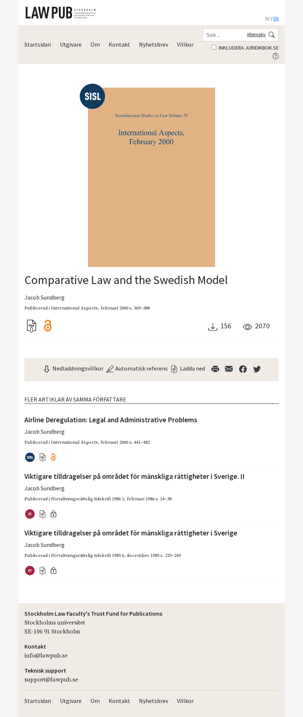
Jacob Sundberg (44, 297)
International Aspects (74, 308)
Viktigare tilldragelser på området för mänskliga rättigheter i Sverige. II (134, 476)
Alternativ (256, 34)
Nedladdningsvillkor (77, 368)
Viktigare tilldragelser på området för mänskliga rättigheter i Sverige (130, 532)
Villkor (185, 44)
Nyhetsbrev (153, 44)
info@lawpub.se (46, 655)
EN (276, 18)
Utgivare (71, 44)
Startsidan (37, 44)
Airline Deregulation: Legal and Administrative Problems (110, 419)
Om (95, 44)
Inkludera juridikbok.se (248, 47)
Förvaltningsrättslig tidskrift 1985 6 (87, 555)
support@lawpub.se (51, 679)
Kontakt (119, 44)
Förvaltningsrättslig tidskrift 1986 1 (87, 499)
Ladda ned (192, 368)
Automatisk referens (141, 368)
